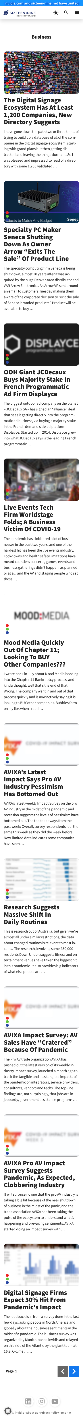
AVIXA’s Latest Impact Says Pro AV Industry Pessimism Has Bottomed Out (33, 783)
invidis (19, 1413)
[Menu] (76, 12)
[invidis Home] (18, 12)
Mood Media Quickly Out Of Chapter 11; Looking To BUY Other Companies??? (35, 653)
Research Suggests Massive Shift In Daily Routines (32, 914)
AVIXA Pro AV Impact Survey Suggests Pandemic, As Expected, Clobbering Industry (39, 1174)
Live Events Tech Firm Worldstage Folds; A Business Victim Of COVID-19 (32, 518)
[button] (66, 12)
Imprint (66, 1413)
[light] (55, 12)
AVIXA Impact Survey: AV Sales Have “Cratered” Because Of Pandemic (40, 1042)
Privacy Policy (49, 1413)
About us (32, 1413)
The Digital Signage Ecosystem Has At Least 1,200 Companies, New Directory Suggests (38, 111)
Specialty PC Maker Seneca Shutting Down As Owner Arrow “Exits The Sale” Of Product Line (36, 244)
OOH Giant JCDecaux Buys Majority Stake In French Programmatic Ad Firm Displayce (37, 383)
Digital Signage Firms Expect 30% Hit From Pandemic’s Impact (35, 1300)
